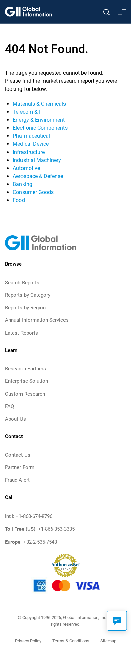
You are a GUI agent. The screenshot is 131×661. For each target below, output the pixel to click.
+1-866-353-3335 (56, 529)
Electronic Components (40, 128)
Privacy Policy (28, 640)
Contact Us (17, 455)
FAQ (9, 406)
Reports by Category (27, 295)
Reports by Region (25, 308)
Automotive (26, 168)
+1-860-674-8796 (34, 516)
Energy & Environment (39, 120)
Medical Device (31, 144)
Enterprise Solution (26, 381)
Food (19, 200)
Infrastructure (29, 152)
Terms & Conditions (70, 640)
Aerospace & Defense (38, 176)
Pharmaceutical (31, 136)
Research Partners (25, 369)
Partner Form (19, 467)
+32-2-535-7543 (40, 542)
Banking (22, 184)
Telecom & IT (28, 112)
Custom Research (25, 394)
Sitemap (108, 640)
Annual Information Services (37, 320)
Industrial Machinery (37, 160)
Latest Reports (21, 333)
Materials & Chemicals (39, 104)
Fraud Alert (17, 480)
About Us (15, 419)
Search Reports (22, 283)
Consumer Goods (33, 192)
